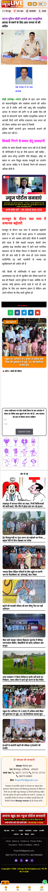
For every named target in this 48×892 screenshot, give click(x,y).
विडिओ (27, 834)
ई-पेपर (32, 834)
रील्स (29, 890)
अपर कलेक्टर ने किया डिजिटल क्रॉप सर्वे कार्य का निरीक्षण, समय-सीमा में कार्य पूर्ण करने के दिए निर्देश (23, 678)
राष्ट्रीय (21, 831)
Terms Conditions (25, 845)
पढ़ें (6, 890)
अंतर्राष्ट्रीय (28, 831)
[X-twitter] (21, 860)
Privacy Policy (36, 841)
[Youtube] (27, 860)
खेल (22, 834)
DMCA (36, 845)
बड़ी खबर (6, 831)
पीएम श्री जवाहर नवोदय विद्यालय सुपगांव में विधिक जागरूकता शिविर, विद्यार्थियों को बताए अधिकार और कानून (23, 643)
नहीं (6, 424)
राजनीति (41, 831)
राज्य (12, 831)
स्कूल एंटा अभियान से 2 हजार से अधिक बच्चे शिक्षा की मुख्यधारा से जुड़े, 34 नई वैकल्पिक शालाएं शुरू (23, 712)
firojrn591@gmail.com (26, 780)
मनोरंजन (16, 834)
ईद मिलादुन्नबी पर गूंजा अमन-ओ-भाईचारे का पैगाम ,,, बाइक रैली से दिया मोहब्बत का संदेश (24, 539)
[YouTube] (35, 4)
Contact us (24, 841)
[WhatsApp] (30, 4)
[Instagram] (32, 860)
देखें (18, 890)
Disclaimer (13, 845)
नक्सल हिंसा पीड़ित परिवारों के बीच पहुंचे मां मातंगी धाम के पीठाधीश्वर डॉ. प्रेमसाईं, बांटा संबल (22, 573)
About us (15, 841)
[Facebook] (16, 860)
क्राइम (35, 831)
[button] (10, 312)
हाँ (5, 420)
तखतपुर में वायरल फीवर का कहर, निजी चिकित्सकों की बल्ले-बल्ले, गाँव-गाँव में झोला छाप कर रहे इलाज (23, 505)
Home (8, 841)
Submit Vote (24, 431)
